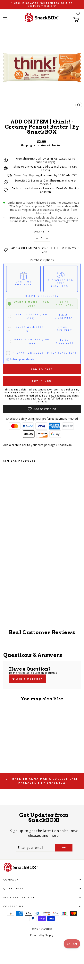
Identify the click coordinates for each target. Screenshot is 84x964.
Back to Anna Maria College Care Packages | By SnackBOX (44, 780)
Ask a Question (29, 678)
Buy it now (42, 380)
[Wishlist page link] (78, 13)
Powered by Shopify (42, 935)
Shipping (26, 145)
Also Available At (19, 897)
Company (11, 879)
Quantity (42, 231)
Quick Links (13, 888)
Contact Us (13, 906)
